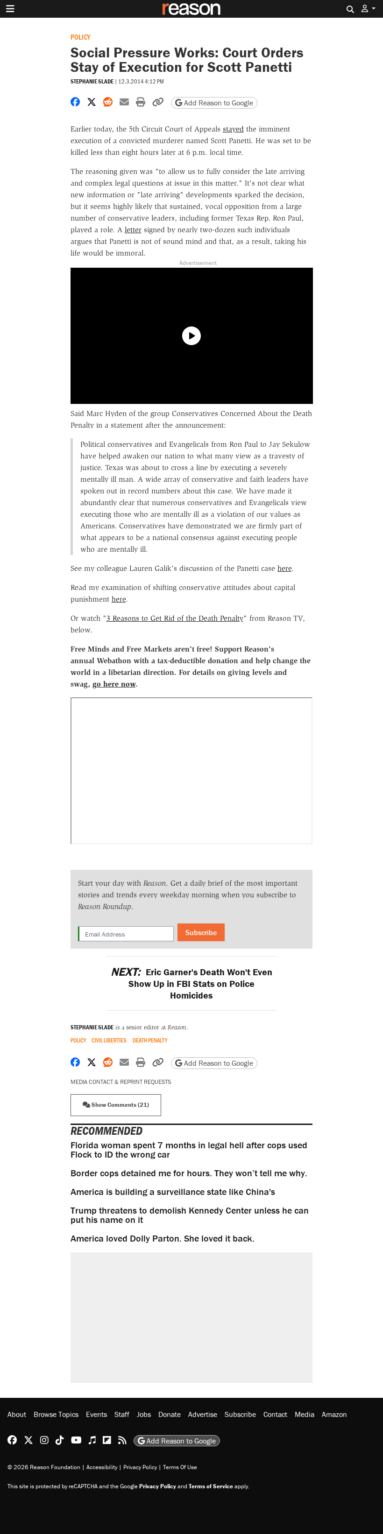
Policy (81, 37)
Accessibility (101, 1467)
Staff (121, 1414)
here (284, 568)
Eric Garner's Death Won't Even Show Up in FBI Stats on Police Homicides (191, 983)
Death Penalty (150, 1040)
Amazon (334, 1414)
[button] (369, 8)
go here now (113, 684)
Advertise (202, 1414)
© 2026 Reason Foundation (43, 1467)
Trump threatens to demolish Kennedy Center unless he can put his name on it (190, 1214)
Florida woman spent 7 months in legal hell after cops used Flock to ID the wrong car (189, 1149)
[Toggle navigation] (10, 9)
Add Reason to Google (217, 102)
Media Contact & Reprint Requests (121, 1082)
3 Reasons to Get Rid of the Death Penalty (174, 618)
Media (304, 1414)
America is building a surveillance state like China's (173, 1191)
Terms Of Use (180, 1467)
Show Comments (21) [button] (119, 1105)
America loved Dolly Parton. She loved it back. (163, 1238)
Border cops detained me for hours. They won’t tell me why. (189, 1173)
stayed (233, 129)
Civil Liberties (109, 1040)
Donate (169, 1414)
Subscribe (201, 932)
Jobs (144, 1414)
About (16, 1414)
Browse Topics (56, 1414)
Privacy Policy (140, 1467)
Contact (275, 1414)
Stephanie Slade (92, 81)
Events (96, 1414)
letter (133, 229)
